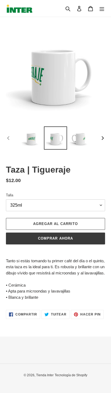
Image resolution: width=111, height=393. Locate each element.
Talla (9, 195)
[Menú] (101, 8)
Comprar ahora (55, 238)
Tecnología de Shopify (71, 375)
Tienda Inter (45, 375)
